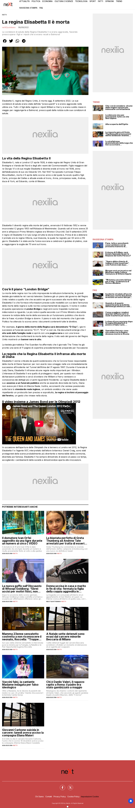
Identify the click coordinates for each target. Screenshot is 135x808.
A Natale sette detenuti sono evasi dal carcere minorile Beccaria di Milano (65, 636)
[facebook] (4, 42)
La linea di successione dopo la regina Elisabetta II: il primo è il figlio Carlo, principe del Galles (119, 323)
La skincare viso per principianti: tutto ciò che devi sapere (117, 116)
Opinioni (109, 1)
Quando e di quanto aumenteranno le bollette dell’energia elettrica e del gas (117, 304)
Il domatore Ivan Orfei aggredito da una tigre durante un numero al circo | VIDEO (22, 541)
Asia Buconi (7, 553)
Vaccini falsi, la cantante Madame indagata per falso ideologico (20, 684)
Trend (119, 1)
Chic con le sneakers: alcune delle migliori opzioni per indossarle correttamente (118, 107)
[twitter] (11, 42)
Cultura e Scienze (64, 1)
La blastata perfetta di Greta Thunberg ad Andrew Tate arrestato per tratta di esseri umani (65, 541)
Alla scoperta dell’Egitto (116, 124)
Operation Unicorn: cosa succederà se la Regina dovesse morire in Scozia (117, 332)
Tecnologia (81, 1)
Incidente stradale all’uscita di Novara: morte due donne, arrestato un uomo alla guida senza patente (118, 295)
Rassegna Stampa (28, 8)
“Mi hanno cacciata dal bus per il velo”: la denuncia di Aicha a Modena (118, 281)
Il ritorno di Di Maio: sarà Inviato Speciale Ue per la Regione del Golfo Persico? (118, 254)
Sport (93, 1)
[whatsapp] (17, 42)
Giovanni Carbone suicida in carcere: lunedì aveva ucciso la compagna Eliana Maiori (23, 732)
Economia (47, 1)
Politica (36, 1)
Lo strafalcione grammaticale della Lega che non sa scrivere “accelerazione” (119, 143)
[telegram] (23, 42)
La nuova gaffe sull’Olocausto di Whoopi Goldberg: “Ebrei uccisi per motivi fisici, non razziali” (22, 589)
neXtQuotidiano (9, 27)
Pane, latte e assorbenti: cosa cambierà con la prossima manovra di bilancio (117, 244)
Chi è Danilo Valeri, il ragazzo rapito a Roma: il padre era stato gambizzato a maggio (65, 684)
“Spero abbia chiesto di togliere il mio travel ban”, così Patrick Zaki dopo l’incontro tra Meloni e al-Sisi (118, 263)
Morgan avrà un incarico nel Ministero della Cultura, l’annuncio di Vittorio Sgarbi (118, 272)
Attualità (24, 1)
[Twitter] (69, 786)
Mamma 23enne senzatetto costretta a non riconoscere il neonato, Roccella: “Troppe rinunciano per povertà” (21, 636)
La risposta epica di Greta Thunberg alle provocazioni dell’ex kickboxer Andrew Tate (118, 133)
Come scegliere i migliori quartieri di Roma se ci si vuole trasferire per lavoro (117, 314)
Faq (41, 8)
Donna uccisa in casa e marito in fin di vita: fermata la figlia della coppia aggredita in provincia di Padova (66, 589)
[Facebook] (61, 786)
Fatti (100, 1)
